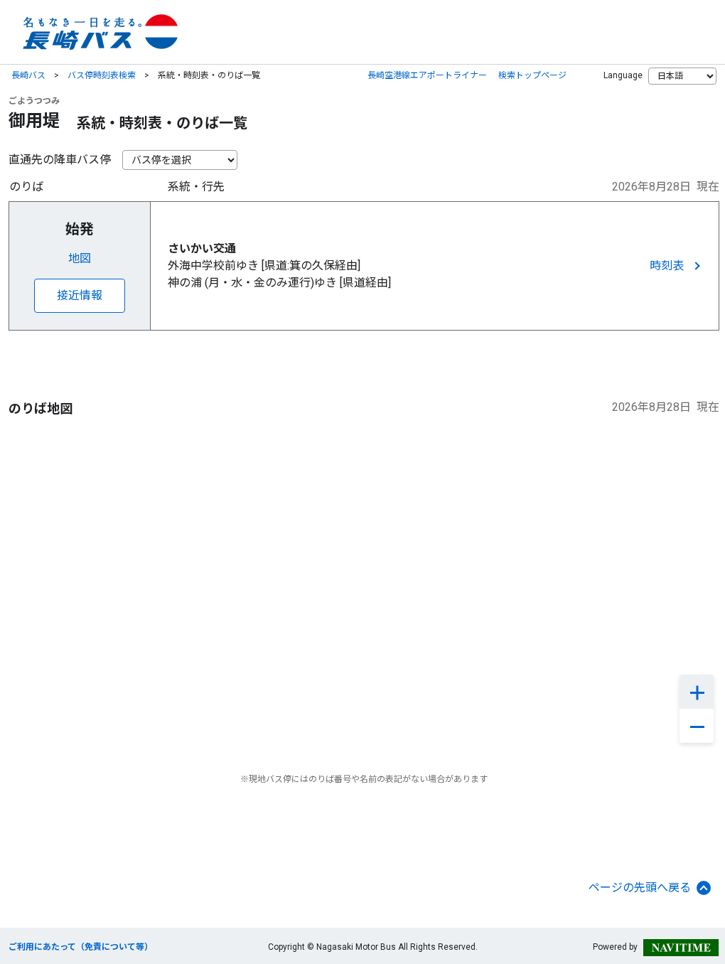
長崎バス (28, 75)
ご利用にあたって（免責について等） (81, 947)
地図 (79, 258)
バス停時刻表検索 (102, 75)
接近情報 (79, 295)
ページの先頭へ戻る (640, 887)
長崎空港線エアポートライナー (427, 75)
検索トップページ (532, 75)
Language (623, 75)
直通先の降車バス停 (60, 159)
